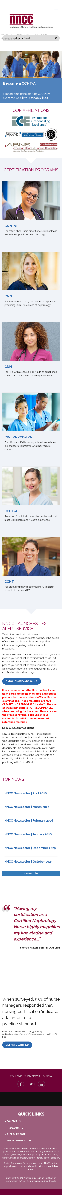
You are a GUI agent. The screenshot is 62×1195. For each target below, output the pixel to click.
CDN (8, 367)
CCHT (9, 582)
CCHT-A (11, 511)
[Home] (31, 21)
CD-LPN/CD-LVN (19, 437)
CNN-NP (12, 226)
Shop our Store (40, 35)
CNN (8, 296)
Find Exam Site (22, 35)
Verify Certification (11, 39)
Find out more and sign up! (21, 681)
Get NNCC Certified (17, 1045)
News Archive (31, 873)
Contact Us (7, 35)
